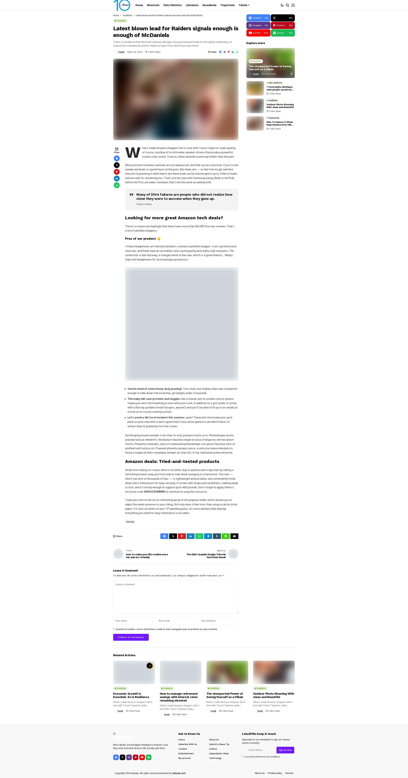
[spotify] (148, 757)
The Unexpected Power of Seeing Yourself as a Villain (270, 68)
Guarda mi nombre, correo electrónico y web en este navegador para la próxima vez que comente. (167, 629)
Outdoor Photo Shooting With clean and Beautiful (280, 105)
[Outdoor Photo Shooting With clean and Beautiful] (255, 106)
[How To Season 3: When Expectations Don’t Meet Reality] (255, 123)
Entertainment (186, 753)
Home (116, 15)
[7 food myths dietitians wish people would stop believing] (255, 88)
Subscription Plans (219, 753)
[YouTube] (142, 757)
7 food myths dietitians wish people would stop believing (279, 88)
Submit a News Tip (219, 744)
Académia (127, 15)
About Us (214, 739)
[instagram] (129, 757)
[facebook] (116, 757)
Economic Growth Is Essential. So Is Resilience (131, 695)
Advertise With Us (187, 744)
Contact (182, 749)
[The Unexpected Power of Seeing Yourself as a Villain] (270, 63)
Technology (215, 758)
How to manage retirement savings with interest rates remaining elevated (179, 697)
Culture (213, 749)
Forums (289, 773)
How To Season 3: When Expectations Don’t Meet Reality (280, 123)
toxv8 (121, 52)
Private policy (275, 773)
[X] (122, 757)
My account (184, 758)
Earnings (130, 522)
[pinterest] (135, 757)
